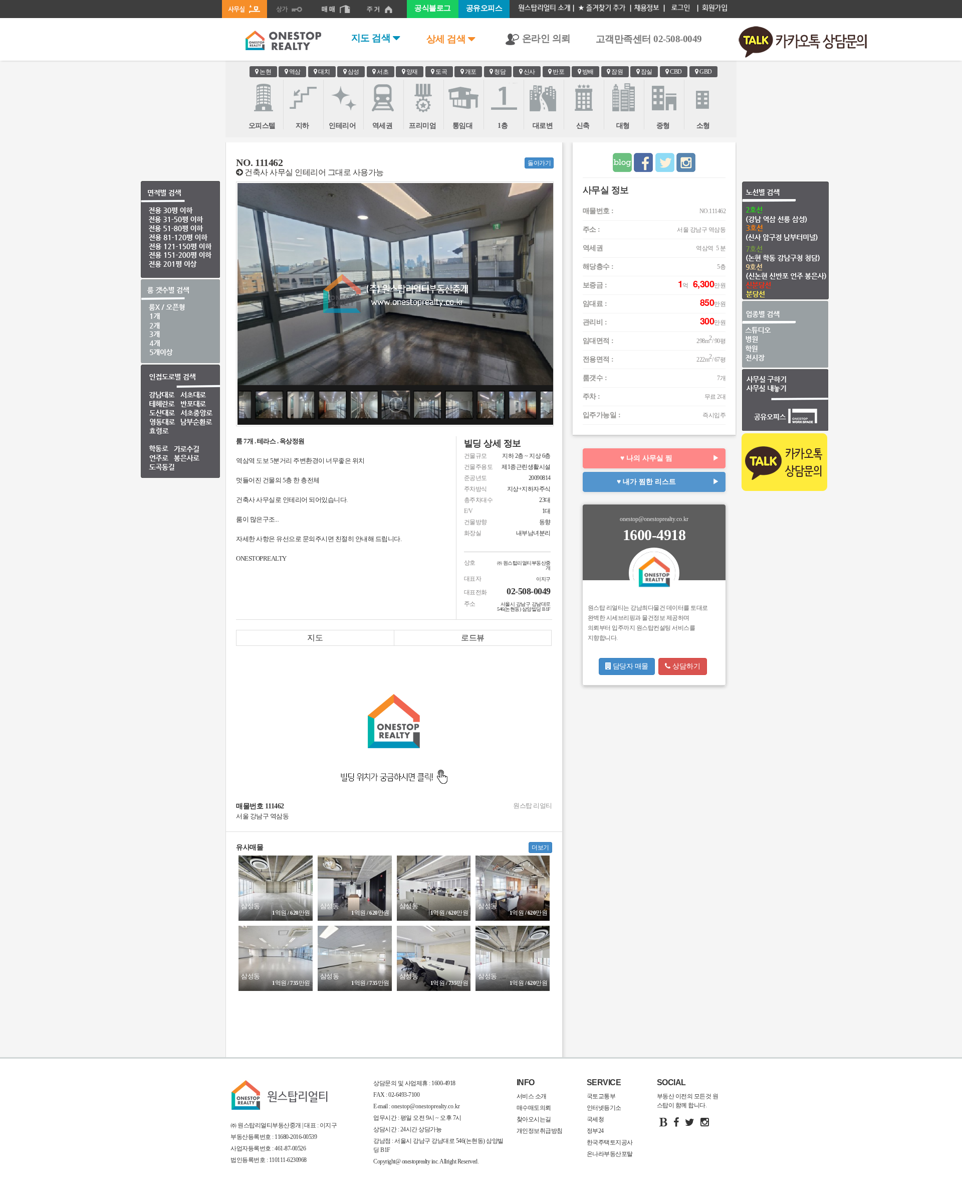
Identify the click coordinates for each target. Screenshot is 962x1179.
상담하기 (685, 666)
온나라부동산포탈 (610, 1153)
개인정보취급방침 (540, 1130)
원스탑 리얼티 (532, 805)
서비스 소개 (532, 1096)
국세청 (595, 1119)
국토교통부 (601, 1096)
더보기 (540, 847)
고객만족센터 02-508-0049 (649, 39)
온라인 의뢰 (545, 38)
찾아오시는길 (534, 1119)
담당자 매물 (629, 666)
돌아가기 (539, 162)
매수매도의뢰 (534, 1107)
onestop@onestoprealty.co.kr (425, 1106)
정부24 (595, 1130)
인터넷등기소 (604, 1107)
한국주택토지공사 (610, 1142)
